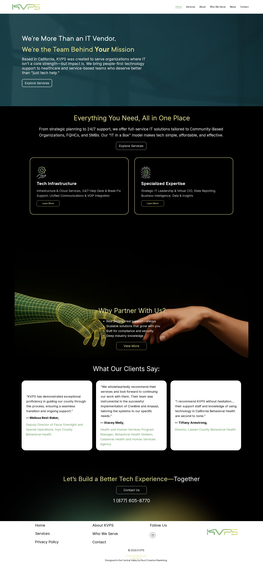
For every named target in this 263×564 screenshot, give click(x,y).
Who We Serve (105, 533)
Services (42, 533)
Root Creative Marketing (154, 560)
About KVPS (103, 525)
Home (40, 525)
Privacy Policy (47, 542)
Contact (99, 542)
